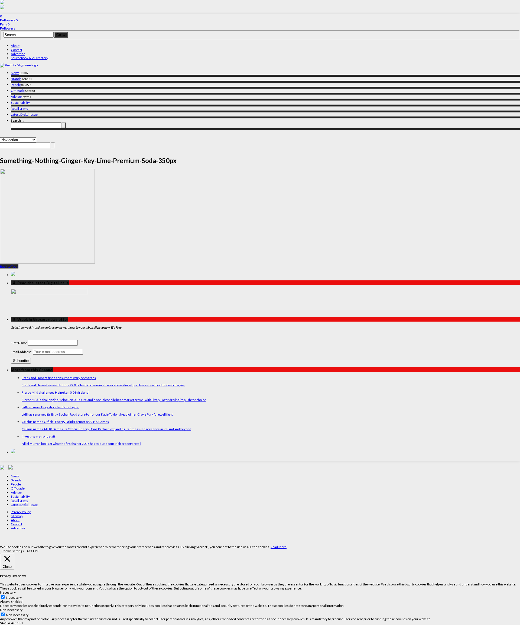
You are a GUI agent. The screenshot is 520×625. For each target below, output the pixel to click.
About (15, 46)
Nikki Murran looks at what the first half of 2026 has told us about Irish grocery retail (81, 444)
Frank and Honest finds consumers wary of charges (59, 378)
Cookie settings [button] (12, 551)
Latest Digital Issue (24, 114)
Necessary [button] (8, 592)
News (15, 73)
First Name (19, 343)
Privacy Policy (21, 512)
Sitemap (16, 516)
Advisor (16, 97)
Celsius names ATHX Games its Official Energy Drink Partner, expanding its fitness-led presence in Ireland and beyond (106, 429)
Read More (279, 547)
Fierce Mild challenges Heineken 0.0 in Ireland (55, 392)
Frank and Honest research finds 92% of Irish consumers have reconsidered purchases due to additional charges (103, 385)
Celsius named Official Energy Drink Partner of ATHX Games (65, 422)
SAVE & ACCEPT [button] (11, 623)
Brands (16, 79)
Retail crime (19, 108)
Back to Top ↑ (9, 266)
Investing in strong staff (38, 436)
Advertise (18, 54)
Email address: (22, 352)
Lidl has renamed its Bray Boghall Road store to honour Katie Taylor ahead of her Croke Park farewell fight (97, 414)
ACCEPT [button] (33, 551)
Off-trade (18, 91)
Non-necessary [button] (11, 610)
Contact (16, 50)
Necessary (14, 597)
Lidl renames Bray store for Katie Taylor (50, 407)
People (16, 85)
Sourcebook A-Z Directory (29, 58)
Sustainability (20, 103)
